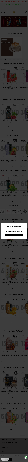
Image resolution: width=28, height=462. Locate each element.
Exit (19, 234)
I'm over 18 (9, 234)
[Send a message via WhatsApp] (25, 457)
